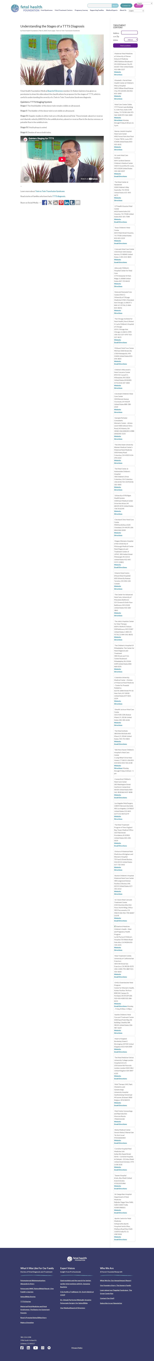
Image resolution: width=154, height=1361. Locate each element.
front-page (51, 30)
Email (116, 176)
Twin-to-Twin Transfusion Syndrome (68, 30)
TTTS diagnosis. (59, 196)
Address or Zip (116, 35)
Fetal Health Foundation (30, 30)
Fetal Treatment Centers (63, 10)
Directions (118, 75)
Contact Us (126, 5)
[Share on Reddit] (55, 202)
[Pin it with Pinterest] (61, 202)
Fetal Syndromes (47, 10)
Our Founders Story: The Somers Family (115, 1285)
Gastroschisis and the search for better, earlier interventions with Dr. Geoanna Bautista (75, 1283)
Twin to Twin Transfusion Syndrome (50, 191)
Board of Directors (55, 91)
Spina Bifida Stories (28, 1297)
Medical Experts (112, 10)
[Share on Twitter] (50, 202)
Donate (138, 5)
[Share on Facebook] (44, 202)
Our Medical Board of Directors (72, 1308)
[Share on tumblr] (72, 202)
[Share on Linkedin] (66, 202)
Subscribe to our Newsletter (111, 1303)
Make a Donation (27, 1322)
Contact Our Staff (107, 1298)
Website (117, 72)
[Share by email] (77, 202)
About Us (123, 10)
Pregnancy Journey (81, 10)
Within (115, 40)
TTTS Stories (25, 1301)
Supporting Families (97, 10)
